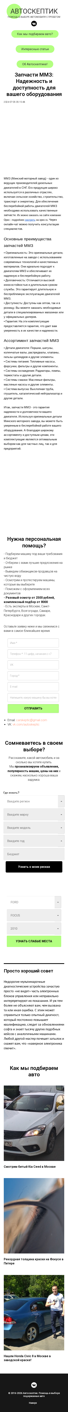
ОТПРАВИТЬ (33, 708)
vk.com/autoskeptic (26, 724)
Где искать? (11, 792)
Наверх (33, 1403)
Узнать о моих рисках (34, 867)
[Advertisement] (34, 142)
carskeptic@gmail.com (31, 720)
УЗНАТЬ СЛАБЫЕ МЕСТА (34, 941)
